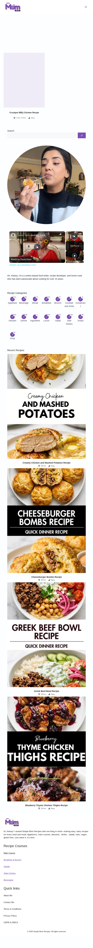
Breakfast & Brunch (12, 860)
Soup (12, 338)
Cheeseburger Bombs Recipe (46, 577)
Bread (35, 303)
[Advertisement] (46, 32)
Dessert (12, 320)
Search (10, 131)
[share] (60, 234)
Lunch (46, 320)
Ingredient (35, 320)
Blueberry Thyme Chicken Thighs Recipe (46, 805)
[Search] (82, 135)
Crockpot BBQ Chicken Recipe (24, 112)
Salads (7, 866)
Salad (58, 320)
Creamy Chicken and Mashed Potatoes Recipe (46, 463)
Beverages (8, 880)
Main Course (9, 853)
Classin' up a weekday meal (31, 235)
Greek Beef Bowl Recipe (46, 691)
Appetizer (12, 303)
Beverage (23, 303)
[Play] (74, 255)
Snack (81, 320)
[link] (13, 235)
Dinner (24, 320)
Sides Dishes (10, 873)
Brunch (57, 303)
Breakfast (46, 303)
